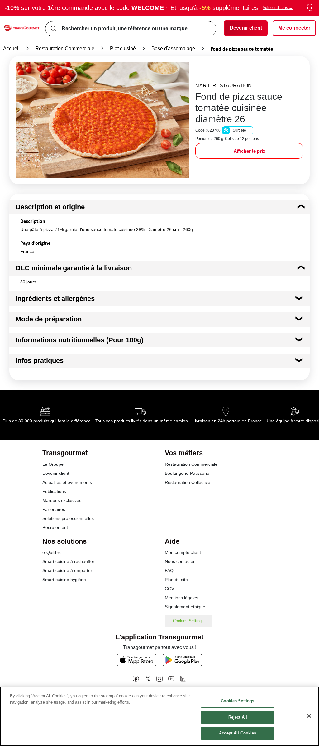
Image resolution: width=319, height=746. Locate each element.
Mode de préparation (49, 319)
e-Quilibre (52, 552)
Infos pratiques (40, 360)
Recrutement (55, 527)
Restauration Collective (187, 482)
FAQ (169, 570)
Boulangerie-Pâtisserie (187, 473)
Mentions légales (181, 597)
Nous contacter (180, 561)
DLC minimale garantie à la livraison (74, 268)
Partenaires (53, 509)
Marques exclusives (61, 500)
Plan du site (176, 579)
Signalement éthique (185, 606)
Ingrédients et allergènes (55, 298)
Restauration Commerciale (64, 48)
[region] (159, 716)
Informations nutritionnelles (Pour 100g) (79, 340)
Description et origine (50, 207)
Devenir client (55, 473)
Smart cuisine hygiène (64, 579)
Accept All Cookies (237, 733)
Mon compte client (183, 552)
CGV (169, 588)
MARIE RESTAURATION (223, 85)
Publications (54, 491)
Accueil (11, 48)
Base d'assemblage (173, 48)
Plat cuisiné (123, 48)
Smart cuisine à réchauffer (68, 561)
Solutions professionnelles (68, 518)
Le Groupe (53, 464)
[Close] (309, 716)
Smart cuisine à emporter (67, 570)
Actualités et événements (67, 482)
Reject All (237, 717)
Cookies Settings (188, 620)
